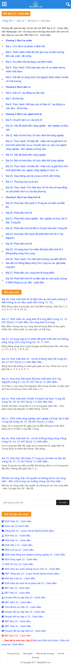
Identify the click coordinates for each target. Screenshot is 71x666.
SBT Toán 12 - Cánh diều (17, 626)
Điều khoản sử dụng (45, 653)
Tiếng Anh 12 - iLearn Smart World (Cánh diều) (29, 530)
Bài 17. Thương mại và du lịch (22, 181)
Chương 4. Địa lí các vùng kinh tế (23, 197)
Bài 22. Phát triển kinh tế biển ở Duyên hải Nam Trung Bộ (36, 228)
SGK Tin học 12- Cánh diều (18, 564)
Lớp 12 (20, 20)
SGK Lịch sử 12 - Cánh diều (19, 550)
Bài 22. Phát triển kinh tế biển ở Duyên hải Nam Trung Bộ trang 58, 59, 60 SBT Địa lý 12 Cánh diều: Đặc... (33, 400)
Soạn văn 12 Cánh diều (16, 526)
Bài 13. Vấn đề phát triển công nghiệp (26, 154)
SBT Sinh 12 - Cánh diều (17, 621)
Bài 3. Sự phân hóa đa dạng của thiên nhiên (29, 61)
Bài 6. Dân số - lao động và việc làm (25, 93)
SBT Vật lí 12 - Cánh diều (17, 602)
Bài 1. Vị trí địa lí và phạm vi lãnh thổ (25, 46)
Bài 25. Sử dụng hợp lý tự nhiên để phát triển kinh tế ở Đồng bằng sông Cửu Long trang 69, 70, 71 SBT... (35, 340)
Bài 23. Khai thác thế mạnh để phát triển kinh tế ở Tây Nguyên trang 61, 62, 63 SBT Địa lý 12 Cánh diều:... (31, 380)
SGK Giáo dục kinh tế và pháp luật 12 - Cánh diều (30, 583)
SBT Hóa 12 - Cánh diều (17, 592)
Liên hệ (60, 653)
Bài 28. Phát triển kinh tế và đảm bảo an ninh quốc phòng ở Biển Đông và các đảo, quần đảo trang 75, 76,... (34, 300)
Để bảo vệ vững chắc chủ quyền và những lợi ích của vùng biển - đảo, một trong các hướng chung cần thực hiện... (34, 479)
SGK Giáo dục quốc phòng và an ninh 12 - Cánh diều (32, 569)
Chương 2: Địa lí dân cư (18, 87)
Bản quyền (28, 653)
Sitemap (35, 657)
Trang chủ (7, 20)
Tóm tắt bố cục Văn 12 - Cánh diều (22, 607)
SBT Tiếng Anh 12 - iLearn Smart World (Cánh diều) (31, 573)
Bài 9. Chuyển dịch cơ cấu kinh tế (24, 120)
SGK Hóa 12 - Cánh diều (17, 535)
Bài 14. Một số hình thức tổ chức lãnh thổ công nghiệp (35, 160)
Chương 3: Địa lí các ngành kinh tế (23, 114)
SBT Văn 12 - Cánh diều (17, 588)
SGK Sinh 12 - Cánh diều (17, 540)
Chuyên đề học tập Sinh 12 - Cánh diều (25, 631)
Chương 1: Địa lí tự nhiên (19, 40)
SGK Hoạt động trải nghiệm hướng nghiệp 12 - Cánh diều (34, 554)
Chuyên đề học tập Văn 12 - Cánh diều (24, 611)
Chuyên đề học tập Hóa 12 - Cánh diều (24, 597)
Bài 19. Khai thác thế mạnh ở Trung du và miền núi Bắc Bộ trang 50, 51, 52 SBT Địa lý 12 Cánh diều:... (34, 459)
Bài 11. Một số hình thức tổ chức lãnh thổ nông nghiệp (35, 135)
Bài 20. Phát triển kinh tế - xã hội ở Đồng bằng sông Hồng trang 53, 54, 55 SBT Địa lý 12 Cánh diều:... (34, 440)
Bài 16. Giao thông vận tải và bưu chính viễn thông (33, 176)
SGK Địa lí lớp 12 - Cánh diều (19, 578)
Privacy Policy (13, 653)
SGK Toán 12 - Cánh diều (17, 521)
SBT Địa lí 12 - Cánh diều (17, 635)
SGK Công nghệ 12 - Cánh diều (20, 559)
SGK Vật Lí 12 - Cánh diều (18, 545)
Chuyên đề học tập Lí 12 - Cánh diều (23, 616)
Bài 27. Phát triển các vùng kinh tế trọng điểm (30, 272)
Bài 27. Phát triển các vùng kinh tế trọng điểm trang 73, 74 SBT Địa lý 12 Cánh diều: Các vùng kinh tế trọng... (34, 320)
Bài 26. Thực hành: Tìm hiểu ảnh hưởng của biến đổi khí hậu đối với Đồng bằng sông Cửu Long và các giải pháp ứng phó (36, 263)
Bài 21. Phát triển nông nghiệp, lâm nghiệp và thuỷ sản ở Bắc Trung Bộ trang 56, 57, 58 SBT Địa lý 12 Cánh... (35, 420)
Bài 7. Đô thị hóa (14, 98)
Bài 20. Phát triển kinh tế (19, 212)
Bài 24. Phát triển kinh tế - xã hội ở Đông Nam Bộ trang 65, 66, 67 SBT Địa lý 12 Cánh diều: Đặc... (35, 360)
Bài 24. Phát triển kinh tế (19, 243)
